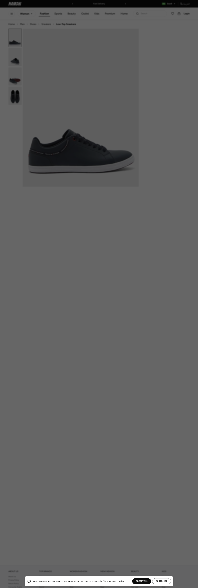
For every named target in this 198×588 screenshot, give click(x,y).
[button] (99, 294)
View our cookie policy (113, 581)
